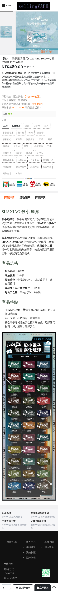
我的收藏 (29, 552)
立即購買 (43, 588)
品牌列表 (29, 557)
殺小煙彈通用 (22, 288)
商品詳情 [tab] (9, 197)
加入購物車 (24, 588)
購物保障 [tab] (25, 197)
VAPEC (21, 107)
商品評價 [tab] (40, 197)
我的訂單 (10, 542)
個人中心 (29, 542)
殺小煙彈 (6, 73)
